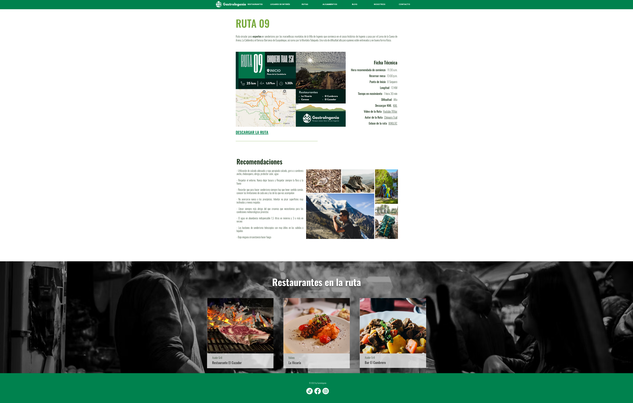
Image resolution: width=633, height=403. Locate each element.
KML (395, 105)
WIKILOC (392, 123)
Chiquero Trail (390, 117)
